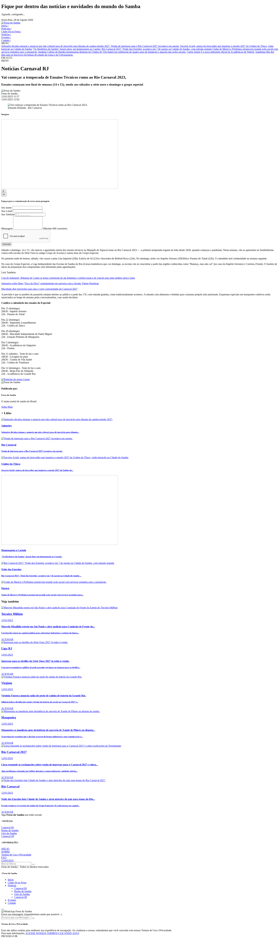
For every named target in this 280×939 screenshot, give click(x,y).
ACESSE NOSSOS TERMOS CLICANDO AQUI (52, 933)
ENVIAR (7, 244)
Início (4, 25)
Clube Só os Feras (11, 31)
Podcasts (6, 28)
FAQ (3, 857)
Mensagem (6, 228)
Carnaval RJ (7, 827)
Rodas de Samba (9, 830)
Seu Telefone (8, 214)
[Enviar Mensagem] (33, 918)
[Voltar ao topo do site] (2, 909)
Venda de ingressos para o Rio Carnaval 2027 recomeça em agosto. (145, 46)
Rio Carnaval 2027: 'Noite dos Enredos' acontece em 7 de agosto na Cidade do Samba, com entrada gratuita (157, 49)
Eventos (6, 37)
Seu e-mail (6, 211)
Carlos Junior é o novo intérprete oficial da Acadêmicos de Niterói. (221, 52)
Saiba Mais (7, 407)
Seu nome (6, 207)
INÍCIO (5, 848)
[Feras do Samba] (10, 22)
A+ (4, 194)
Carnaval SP (7, 836)
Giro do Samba (9, 833)
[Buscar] (33, 864)
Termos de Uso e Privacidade (16, 854)
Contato (6, 40)
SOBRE (5, 851)
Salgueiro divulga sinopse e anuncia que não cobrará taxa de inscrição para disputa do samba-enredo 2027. (56, 46)
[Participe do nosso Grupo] (15, 379)
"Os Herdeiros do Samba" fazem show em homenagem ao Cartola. (67, 49)
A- (4, 191)
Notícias (6, 34)
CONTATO (7, 860)
